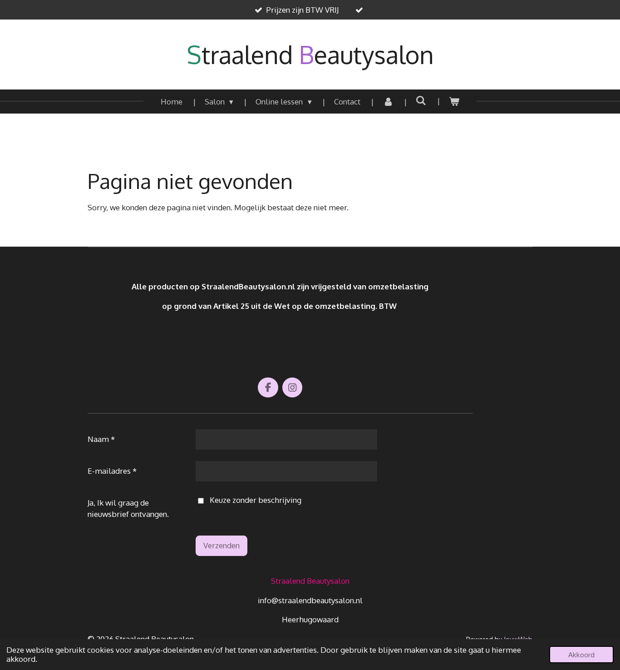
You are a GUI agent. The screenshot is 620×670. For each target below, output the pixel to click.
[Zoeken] (421, 101)
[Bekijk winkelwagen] (454, 102)
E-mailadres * (112, 471)
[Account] (388, 102)
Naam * (101, 439)
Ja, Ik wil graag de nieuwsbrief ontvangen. (128, 508)
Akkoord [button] (581, 654)
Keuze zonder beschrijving (255, 500)
